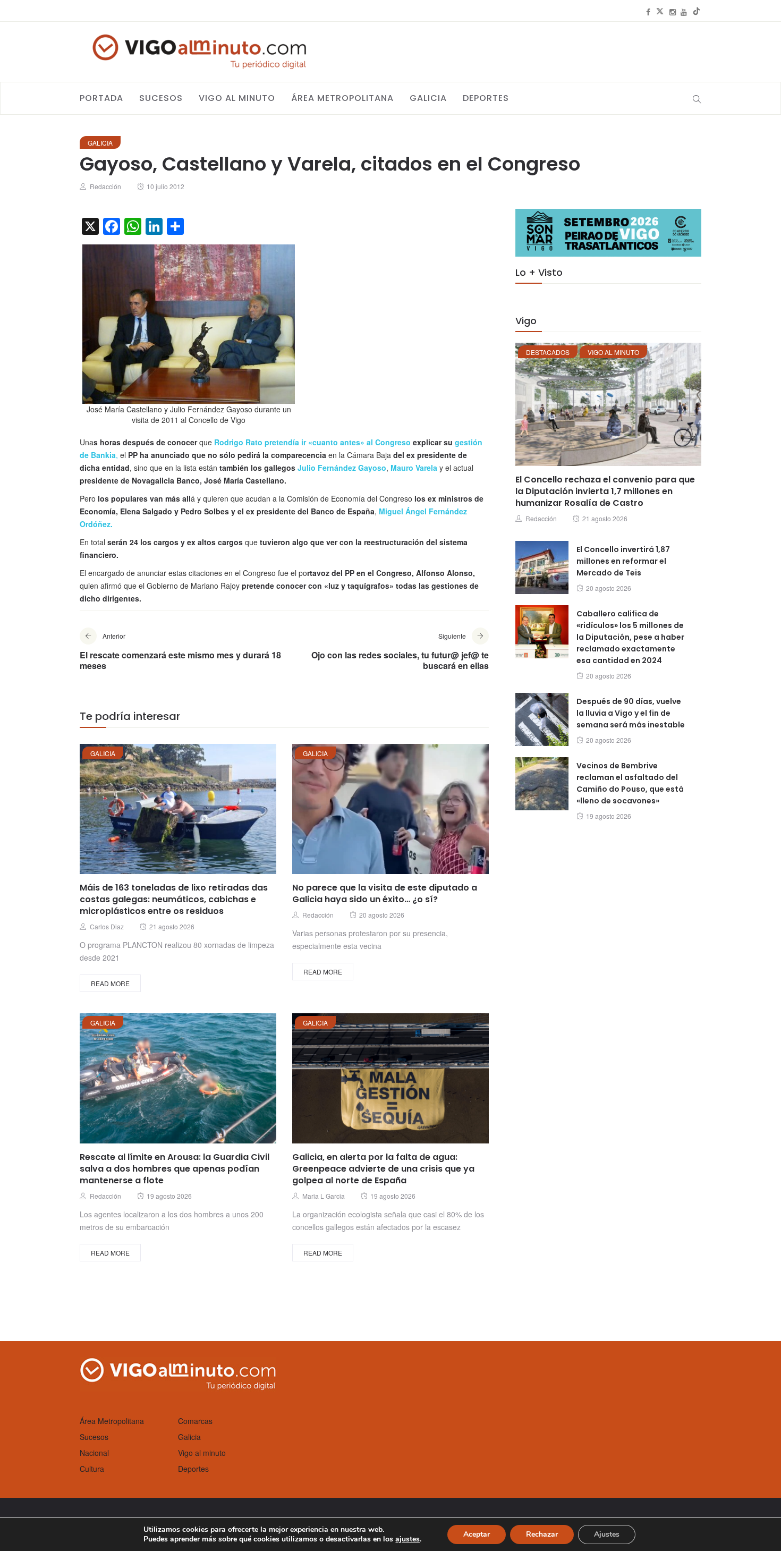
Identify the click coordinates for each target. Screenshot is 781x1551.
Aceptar (476, 1534)
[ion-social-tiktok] (696, 11)
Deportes (486, 98)
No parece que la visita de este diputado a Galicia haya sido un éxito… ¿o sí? (384, 893)
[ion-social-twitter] (660, 11)
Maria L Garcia (323, 1195)
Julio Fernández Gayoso (342, 467)
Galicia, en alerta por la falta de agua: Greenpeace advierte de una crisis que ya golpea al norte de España (383, 1168)
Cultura (92, 1468)
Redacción (105, 186)
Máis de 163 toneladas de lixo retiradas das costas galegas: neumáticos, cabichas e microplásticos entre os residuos (174, 899)
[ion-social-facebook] (648, 11)
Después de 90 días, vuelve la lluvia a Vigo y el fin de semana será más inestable (630, 713)
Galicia (428, 98)
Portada (101, 98)
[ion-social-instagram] (672, 11)
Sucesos (161, 98)
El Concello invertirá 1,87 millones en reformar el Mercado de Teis (623, 561)
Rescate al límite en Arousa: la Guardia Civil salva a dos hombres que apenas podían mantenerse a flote (174, 1168)
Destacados (548, 352)
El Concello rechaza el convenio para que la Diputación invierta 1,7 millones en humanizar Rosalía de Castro (605, 491)
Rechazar (542, 1534)
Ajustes (606, 1534)
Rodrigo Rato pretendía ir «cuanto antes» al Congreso (312, 442)
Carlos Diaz (107, 926)
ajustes (407, 1539)
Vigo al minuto (237, 98)
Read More (110, 983)
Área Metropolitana (342, 98)
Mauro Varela (414, 467)
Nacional (94, 1452)
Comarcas (195, 1421)
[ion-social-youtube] (684, 11)
